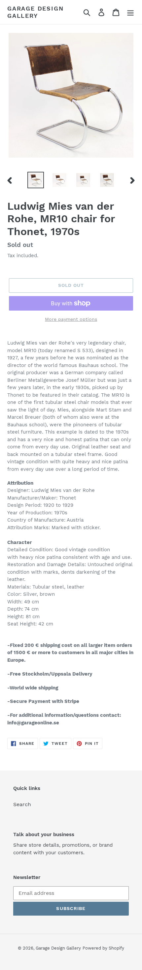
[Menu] (130, 12)
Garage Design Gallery (35, 12)
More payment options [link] (71, 319)
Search (22, 804)
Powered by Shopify (103, 948)
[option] (36, 180)
